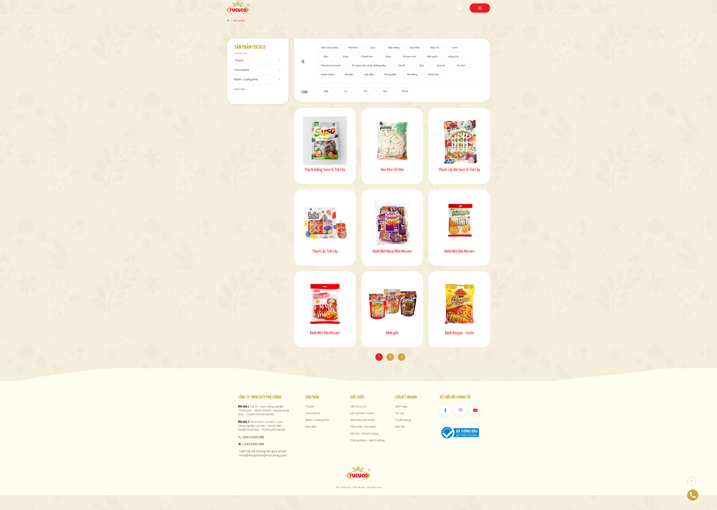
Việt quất (432, 56)
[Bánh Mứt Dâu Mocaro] (325, 304)
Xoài (345, 56)
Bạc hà (435, 47)
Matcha (353, 47)
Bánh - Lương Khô (246, 79)
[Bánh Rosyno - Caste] (459, 304)
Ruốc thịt (433, 74)
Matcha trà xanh (331, 65)
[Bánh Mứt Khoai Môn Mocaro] (392, 222)
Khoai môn (409, 56)
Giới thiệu (401, 406)
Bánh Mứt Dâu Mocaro (325, 333)
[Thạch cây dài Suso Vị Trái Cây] (459, 140)
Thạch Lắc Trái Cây (325, 251)
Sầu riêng (393, 47)
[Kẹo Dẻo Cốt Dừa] (392, 140)
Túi (365, 91)
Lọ (345, 91)
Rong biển (390, 74)
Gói (385, 91)
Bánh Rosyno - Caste (459, 333)
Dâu (325, 56)
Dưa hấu (415, 47)
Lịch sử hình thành (362, 413)
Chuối (401, 65)
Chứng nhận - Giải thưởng (367, 440)
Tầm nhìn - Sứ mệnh (363, 426)
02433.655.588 (253, 437)
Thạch (238, 60)
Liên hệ (399, 426)
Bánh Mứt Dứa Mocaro (459, 251)
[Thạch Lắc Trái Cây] (325, 222)
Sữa (421, 65)
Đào (388, 56)
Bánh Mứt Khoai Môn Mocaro (392, 251)
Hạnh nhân (327, 74)
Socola (441, 65)
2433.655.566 (254, 444)
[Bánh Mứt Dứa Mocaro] (459, 222)
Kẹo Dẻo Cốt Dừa (392, 170)
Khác (405, 91)
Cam (455, 47)
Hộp (326, 91)
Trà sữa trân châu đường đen (369, 65)
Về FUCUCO (358, 406)
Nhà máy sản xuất (362, 419)
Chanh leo (367, 56)
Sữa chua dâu (329, 47)
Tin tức (399, 413)
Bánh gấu (392, 333)
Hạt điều (369, 74)
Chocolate (241, 69)
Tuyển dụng (403, 419)
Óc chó (461, 65)
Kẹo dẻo (240, 89)
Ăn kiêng (412, 74)
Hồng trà (453, 56)
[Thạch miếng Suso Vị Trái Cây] (325, 140)
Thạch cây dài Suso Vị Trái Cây (459, 170)
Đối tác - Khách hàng (364, 433)
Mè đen (349, 74)
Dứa (372, 47)
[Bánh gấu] (392, 304)
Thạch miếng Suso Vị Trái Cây (325, 170)
